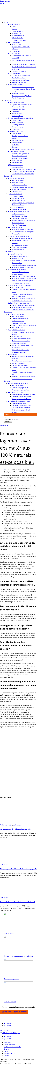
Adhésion (15, 49)
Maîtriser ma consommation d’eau (23, 310)
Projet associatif (17, 33)
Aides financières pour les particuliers (24, 265)
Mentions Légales (9, 1044)
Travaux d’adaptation (19, 225)
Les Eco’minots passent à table (19, 401)
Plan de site (7, 1042)
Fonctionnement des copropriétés (23, 203)
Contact (6, 414)
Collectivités (8, 312)
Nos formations (15, 53)
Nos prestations (14, 73)
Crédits (6, 1049)
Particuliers (7, 100)
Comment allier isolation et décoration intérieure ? (17, 902)
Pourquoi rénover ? (18, 196)
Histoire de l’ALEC (17, 31)
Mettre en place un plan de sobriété (23, 64)
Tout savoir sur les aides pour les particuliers (18, 956)
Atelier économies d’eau (19, 82)
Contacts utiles (17, 191)
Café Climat (15, 111)
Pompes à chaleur (17, 127)
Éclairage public (17, 336)
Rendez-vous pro (17, 258)
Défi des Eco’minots (18, 363)
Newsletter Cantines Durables (21, 408)
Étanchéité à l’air (17, 142)
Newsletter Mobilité (18, 109)
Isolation (14, 138)
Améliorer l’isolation (18, 214)
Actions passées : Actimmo (21, 283)
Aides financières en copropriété (22, 229)
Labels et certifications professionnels (24, 169)
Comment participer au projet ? (22, 405)
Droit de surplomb (18, 205)
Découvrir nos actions (16, 102)
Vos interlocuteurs (18, 180)
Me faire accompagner (19, 209)
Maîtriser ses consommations (19, 236)
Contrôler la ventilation (19, 218)
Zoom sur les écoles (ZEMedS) (22, 96)
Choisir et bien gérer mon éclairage (23, 305)
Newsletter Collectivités (19, 323)
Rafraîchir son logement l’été (21, 154)
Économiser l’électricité (19, 156)
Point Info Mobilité (18, 107)
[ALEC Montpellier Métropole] (6, 18)
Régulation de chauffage (20, 158)
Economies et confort (16, 151)
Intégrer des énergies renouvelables (21, 118)
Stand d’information (18, 78)
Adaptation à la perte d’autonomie (23, 149)
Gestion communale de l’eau (21, 341)
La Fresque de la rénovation (21, 75)
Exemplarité (16, 51)
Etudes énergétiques (18, 200)
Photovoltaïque (17, 120)
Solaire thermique (17, 122)
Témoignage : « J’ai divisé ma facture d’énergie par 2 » (18, 869)
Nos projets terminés (16, 84)
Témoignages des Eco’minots (21, 399)
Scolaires (7, 381)
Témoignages (16, 133)
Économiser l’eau (17, 160)
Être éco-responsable (19, 71)
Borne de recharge (18, 223)
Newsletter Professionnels (20, 256)
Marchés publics (9, 1053)
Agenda (14, 29)
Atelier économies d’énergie (21, 80)
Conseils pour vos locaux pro (19, 303)
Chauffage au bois (18, 125)
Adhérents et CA (17, 38)
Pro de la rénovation (16, 254)
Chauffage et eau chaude (20, 136)
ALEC (6, 22)
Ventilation (15, 145)
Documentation (17, 263)
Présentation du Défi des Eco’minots (23, 394)
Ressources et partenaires (20, 390)
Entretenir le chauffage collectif (22, 238)
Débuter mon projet (18, 198)
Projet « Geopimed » (18, 98)
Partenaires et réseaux (19, 40)
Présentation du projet (19, 403)
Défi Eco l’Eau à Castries (20, 365)
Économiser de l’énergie (19, 247)
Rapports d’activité (18, 35)
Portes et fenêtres (17, 140)
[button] (5, 417)
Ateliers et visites (17, 182)
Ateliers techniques (18, 321)
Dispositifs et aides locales (20, 350)
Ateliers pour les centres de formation (24, 261)
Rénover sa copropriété (11, 979)
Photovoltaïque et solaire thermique (23, 220)
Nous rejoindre (15, 42)
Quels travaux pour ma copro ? (19, 211)
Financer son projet (16, 165)
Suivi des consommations (20, 245)
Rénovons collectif (18, 93)
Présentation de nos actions (18, 383)
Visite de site (17, 825)
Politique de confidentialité (12, 1047)
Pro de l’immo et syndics (17, 269)
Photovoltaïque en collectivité (21, 338)
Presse (6, 1051)
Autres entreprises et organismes (20, 285)
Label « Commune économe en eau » (24, 325)
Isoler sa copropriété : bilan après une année (15, 829)
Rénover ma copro (15, 194)
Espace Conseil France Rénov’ (22, 105)
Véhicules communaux (19, 343)
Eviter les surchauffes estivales (22, 307)
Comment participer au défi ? (21, 396)
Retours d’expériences (19, 352)
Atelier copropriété (6, 825)
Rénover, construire (15, 131)
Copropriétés (8, 176)
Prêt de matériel (17, 162)
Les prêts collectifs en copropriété (23, 231)
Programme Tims (17, 287)
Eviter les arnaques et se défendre (23, 174)
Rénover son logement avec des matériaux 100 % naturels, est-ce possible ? (17, 448)
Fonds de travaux (17, 234)
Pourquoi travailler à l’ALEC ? (21, 47)
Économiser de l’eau (18, 249)
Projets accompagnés (19, 189)
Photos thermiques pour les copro (23, 187)
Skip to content (5, 1)
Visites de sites (17, 113)
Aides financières (17, 167)
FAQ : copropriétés (18, 207)
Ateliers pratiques (17, 116)
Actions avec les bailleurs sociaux (23, 87)
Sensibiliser (13, 354)
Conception (15, 147)
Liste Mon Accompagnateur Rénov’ (23, 171)
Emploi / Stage (16, 44)
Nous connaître (14, 24)
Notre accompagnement (20, 318)
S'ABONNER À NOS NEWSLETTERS (15, 1012)
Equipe (14, 26)
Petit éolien (15, 129)
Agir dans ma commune (17, 330)
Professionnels (8, 252)
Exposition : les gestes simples (22, 361)
